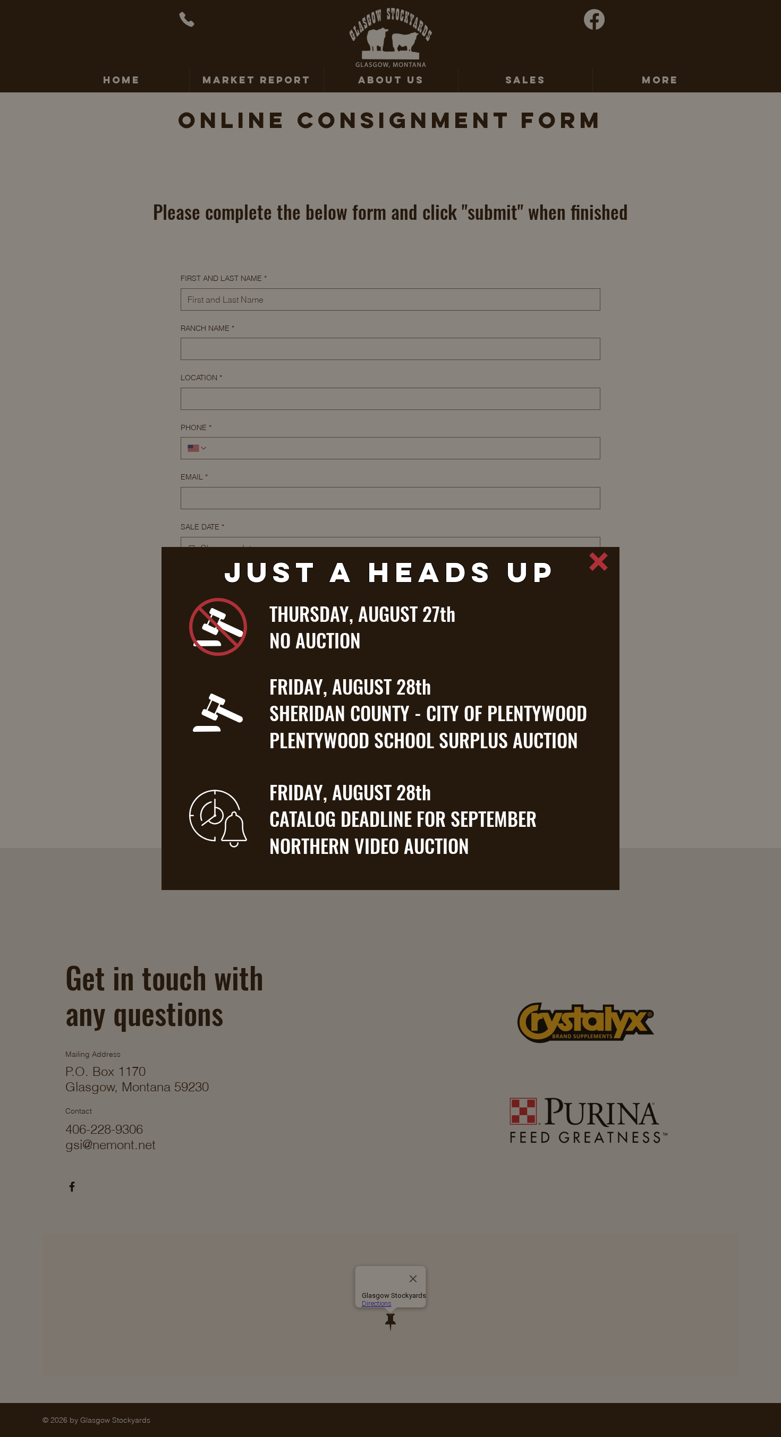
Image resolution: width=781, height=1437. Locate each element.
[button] (598, 561)
